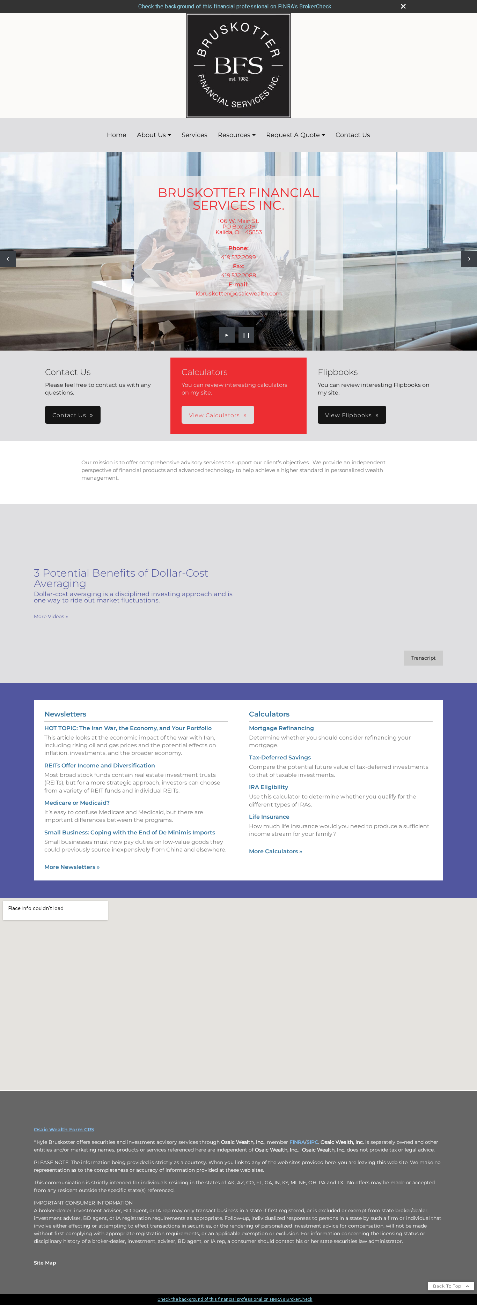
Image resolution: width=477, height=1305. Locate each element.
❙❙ (246, 335)
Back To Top (448, 1286)
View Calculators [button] (214, 415)
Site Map (45, 1263)
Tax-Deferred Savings (280, 757)
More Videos (51, 616)
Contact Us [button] (69, 415)
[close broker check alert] (403, 6)
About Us (151, 135)
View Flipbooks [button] (348, 415)
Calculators (269, 714)
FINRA (297, 1142)
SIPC (312, 1142)
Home (116, 135)
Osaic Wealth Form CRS (64, 1129)
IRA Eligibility (268, 787)
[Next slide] (469, 259)
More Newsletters (72, 867)
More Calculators (275, 851)
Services (194, 135)
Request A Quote (293, 135)
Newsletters (65, 714)
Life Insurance (269, 816)
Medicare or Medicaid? (77, 803)
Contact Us (353, 135)
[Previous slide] (8, 259)
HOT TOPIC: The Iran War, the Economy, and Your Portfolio (128, 728)
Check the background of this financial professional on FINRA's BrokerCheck (234, 6)
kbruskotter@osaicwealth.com (239, 293)
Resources (234, 135)
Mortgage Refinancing (281, 728)
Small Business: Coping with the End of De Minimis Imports (129, 832)
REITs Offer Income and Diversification (99, 765)
